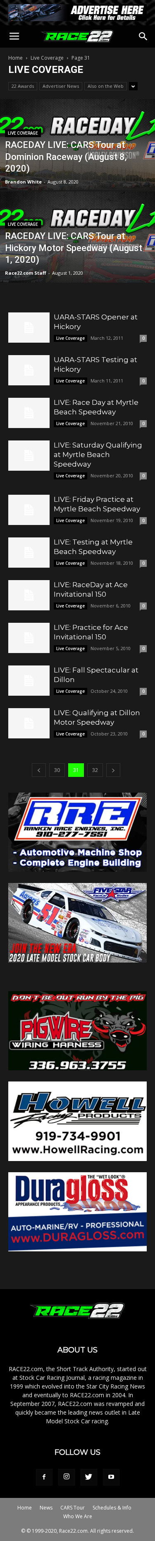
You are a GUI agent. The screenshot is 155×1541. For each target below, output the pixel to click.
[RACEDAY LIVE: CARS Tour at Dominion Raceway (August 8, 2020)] (77, 166)
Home (15, 57)
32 (95, 770)
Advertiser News (61, 86)
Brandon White (23, 182)
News (46, 1507)
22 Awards (23, 86)
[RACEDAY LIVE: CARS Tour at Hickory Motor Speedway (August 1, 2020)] (77, 258)
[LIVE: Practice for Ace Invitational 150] (29, 638)
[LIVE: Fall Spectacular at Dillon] (29, 680)
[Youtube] (111, 1477)
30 (57, 770)
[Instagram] (66, 1477)
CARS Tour (72, 1507)
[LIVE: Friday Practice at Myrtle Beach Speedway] (29, 510)
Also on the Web (106, 86)
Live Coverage (47, 57)
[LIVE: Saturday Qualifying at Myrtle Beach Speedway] (29, 455)
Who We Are (77, 1516)
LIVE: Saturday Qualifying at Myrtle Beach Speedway (98, 454)
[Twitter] (89, 1477)
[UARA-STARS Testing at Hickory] (29, 370)
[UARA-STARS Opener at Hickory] (29, 327)
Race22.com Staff (25, 273)
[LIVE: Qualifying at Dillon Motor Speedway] (29, 723)
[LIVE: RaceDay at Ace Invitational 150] (29, 595)
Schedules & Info (112, 1507)
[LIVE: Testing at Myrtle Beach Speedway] (29, 552)
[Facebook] (44, 1477)
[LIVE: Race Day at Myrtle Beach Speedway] (29, 413)
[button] (143, 36)
